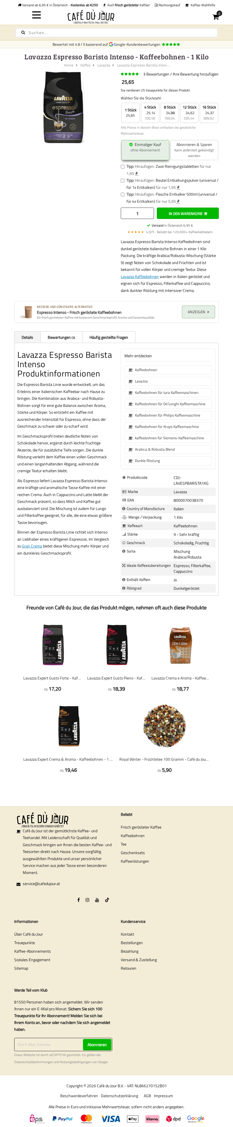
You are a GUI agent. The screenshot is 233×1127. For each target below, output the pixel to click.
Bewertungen (61, 337)
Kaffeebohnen (133, 836)
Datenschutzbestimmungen (33, 1062)
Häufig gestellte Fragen (109, 337)
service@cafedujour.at (41, 883)
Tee (123, 844)
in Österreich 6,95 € (172, 225)
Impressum (163, 1096)
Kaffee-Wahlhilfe (202, 5)
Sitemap (21, 968)
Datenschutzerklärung (119, 1096)
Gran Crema (32, 546)
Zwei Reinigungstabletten (177, 166)
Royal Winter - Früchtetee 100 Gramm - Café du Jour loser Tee (164, 759)
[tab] (27, 337)
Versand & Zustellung (139, 960)
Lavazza (103, 65)
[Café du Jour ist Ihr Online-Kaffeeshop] (117, 16)
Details (27, 337)
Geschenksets (133, 853)
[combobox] (116, 32)
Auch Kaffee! (128, 5)
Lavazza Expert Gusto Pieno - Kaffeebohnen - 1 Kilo (116, 678)
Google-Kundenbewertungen (138, 44)
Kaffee (85, 65)
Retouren (128, 968)
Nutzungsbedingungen (75, 1062)
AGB (147, 1096)
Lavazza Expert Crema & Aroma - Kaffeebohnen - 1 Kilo (68, 759)
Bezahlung (129, 951)
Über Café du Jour (28, 934)
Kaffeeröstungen (135, 861)
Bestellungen (132, 943)
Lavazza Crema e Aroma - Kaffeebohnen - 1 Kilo (180, 678)
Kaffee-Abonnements (32, 951)
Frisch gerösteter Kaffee (141, 827)
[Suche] (23, 32)
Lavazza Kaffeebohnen (140, 276)
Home (69, 65)
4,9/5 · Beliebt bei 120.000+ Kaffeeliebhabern (170, 232)
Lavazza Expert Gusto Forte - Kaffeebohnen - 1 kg (52, 678)
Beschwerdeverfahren (79, 1096)
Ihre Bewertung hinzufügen (196, 74)
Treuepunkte (24, 943)
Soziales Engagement (32, 960)
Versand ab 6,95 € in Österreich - (59, 5)
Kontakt (127, 934)
